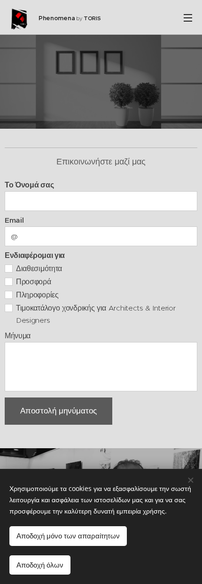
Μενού (188, 17)
